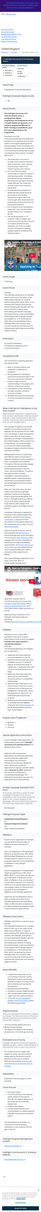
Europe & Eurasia (7, 32)
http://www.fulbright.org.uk (14, 1159)
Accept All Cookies (20, 1208)
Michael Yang (24, 533)
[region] (20, 1199)
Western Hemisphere (9, 41)
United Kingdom (16, 52)
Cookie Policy (21, 1199)
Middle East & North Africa (11, 34)
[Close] (38, 1190)
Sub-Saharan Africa (8, 39)
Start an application (26, 7)
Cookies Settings (20, 1203)
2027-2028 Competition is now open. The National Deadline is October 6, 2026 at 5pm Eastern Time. (20, 5)
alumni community (11, 527)
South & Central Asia (9, 37)
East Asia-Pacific (7, 29)
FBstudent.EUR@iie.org (13, 1146)
